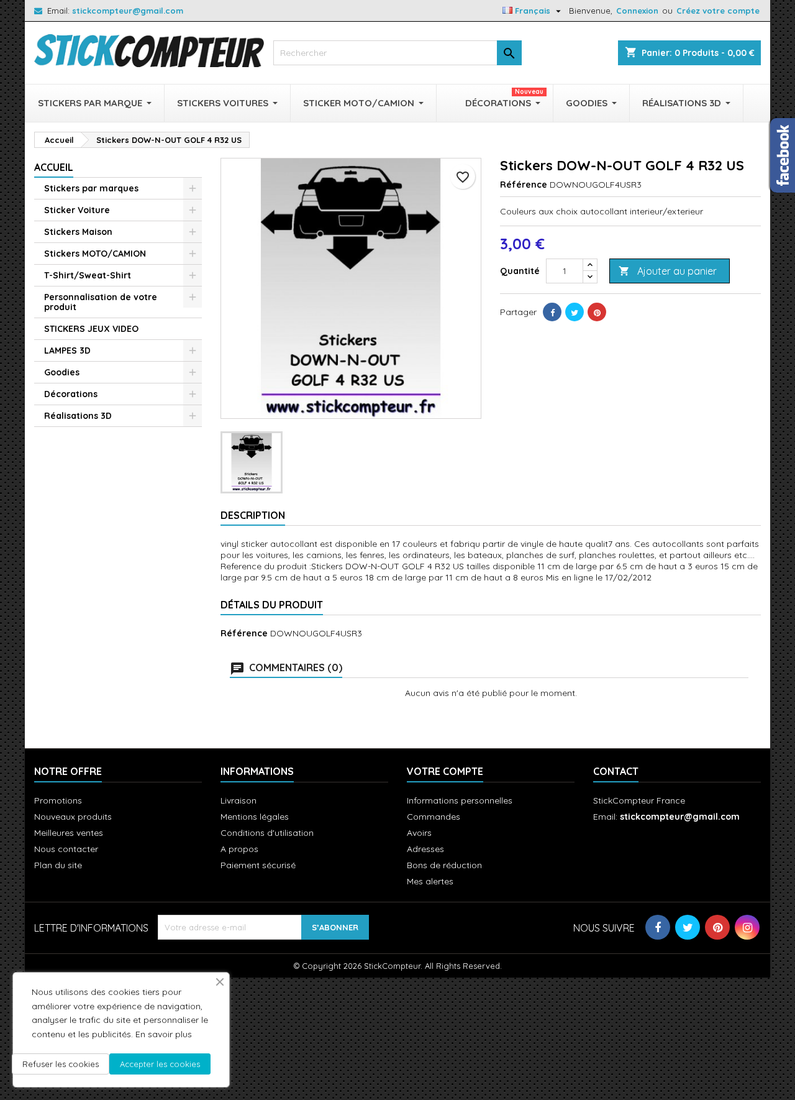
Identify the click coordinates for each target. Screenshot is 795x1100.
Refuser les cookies (60, 1064)
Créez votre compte (718, 11)
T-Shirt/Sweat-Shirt (87, 275)
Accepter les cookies (160, 1064)
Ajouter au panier (668, 271)
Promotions (58, 800)
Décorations (71, 394)
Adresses (425, 849)
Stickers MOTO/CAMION (95, 253)
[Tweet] (574, 312)
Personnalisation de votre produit (100, 302)
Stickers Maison (78, 231)
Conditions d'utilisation (267, 832)
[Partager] (552, 312)
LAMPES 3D (67, 350)
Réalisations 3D (78, 415)
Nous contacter (66, 849)
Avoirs (419, 832)
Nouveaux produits (73, 816)
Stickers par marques (91, 188)
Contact (615, 771)
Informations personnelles (459, 800)
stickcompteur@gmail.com (127, 11)
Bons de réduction (444, 865)
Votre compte (445, 771)
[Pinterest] (597, 312)
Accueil (53, 167)
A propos (239, 849)
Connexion (637, 11)
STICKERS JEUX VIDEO (91, 328)
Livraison (238, 800)
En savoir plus (163, 1034)
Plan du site (58, 865)
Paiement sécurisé (258, 865)
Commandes (433, 816)
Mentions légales (254, 816)
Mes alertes (430, 881)
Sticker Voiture (77, 210)
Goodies (62, 372)
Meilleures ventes (68, 832)
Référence (523, 184)
